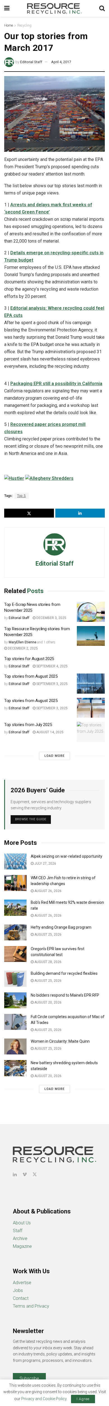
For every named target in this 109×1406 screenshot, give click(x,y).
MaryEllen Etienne (22, 642)
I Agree (83, 1399)
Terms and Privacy (31, 1306)
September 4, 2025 (51, 666)
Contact (21, 1298)
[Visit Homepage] (54, 8)
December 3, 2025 (50, 618)
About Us (22, 1222)
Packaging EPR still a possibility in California (56, 383)
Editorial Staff (31, 62)
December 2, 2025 (22, 648)
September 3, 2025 (51, 684)
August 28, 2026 (47, 962)
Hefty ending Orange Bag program (61, 927)
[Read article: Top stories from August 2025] (91, 684)
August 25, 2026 (47, 934)
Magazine (22, 1246)
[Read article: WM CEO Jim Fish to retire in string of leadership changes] (15, 883)
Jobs (18, 1290)
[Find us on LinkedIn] (15, 1174)
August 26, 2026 (47, 891)
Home (8, 25)
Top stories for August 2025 (29, 658)
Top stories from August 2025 (31, 676)
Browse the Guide (30, 819)
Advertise (22, 1282)
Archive (20, 1238)
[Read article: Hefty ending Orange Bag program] (15, 932)
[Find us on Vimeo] (24, 1174)
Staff (17, 1230)
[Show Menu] (7, 8)
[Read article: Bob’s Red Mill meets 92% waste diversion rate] (15, 908)
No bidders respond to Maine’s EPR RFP (65, 995)
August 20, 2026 (47, 1002)
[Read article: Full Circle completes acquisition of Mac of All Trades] (15, 1022)
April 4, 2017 (61, 62)
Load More (54, 756)
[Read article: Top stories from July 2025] (91, 732)
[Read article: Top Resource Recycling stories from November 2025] (91, 636)
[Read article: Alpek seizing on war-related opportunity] (15, 861)
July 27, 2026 (45, 864)
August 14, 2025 (49, 732)
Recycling (24, 25)
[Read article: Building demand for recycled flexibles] (15, 979)
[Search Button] (102, 8)
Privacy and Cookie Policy (44, 1398)
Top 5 (21, 496)
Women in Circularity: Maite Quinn (60, 1041)
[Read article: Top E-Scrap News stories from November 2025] (91, 612)
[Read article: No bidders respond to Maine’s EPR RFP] (15, 1000)
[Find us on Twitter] (34, 1174)
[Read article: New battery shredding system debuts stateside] (15, 1068)
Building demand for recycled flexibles (64, 973)
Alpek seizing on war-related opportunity (67, 856)
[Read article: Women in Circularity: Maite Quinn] (15, 1046)
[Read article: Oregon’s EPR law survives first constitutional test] (15, 954)
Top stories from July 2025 (28, 724)
